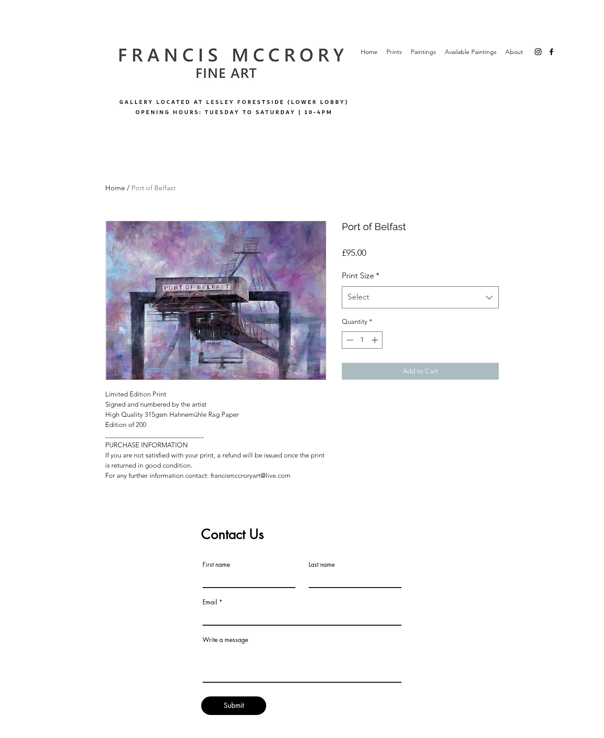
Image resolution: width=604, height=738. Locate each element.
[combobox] (420, 297)
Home (115, 188)
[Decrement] (349, 340)
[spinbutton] (362, 340)
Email (210, 602)
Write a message (225, 640)
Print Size (360, 276)
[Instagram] (538, 51)
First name (216, 564)
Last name (322, 564)
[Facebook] (551, 51)
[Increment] (376, 340)
